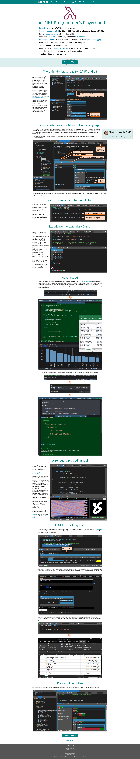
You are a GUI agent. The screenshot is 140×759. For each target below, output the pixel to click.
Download (59, 2)
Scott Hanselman (108, 137)
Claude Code (80, 37)
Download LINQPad (70, 62)
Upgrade (74, 2)
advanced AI (52, 37)
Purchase (66, 2)
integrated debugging (92, 40)
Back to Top (70, 740)
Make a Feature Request (70, 753)
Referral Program (70, 754)
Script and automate (47, 40)
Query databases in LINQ (49, 31)
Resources (86, 2)
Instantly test (44, 28)
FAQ (80, 2)
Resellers (93, 2)
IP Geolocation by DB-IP (82, 756)
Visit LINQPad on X (70, 748)
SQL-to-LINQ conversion (85, 281)
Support (100, 2)
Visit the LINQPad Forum (70, 752)
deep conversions (53, 34)
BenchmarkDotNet (61, 48)
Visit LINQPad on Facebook (70, 749)
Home (52, 2)
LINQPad (44, 2)
